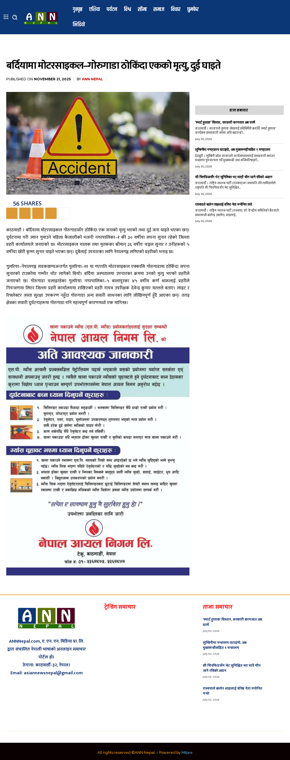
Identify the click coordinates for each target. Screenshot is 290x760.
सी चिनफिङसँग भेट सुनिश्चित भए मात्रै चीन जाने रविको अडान (233, 177)
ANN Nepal (92, 79)
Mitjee (187, 752)
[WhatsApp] (51, 213)
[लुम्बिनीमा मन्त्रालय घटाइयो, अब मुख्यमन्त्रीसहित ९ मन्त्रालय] (276, 647)
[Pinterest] (38, 213)
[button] (14, 17)
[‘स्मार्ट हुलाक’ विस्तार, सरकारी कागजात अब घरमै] (276, 624)
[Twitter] (25, 213)
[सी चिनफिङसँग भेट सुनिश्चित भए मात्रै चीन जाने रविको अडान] (276, 670)
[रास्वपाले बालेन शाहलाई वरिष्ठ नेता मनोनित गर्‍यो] (276, 693)
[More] (64, 213)
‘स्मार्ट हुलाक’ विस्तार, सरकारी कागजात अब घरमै (225, 122)
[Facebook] (12, 213)
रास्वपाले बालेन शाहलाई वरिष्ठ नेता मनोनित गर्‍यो (223, 204)
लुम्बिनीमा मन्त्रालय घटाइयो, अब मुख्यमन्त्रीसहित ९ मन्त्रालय (232, 149)
